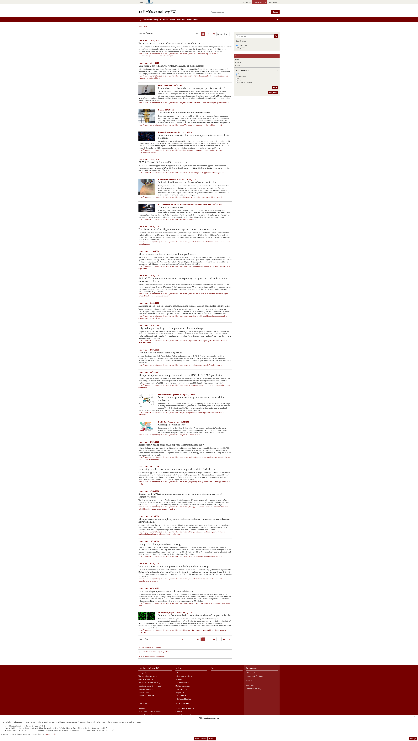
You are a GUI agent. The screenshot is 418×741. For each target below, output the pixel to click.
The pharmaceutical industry (149, 683)
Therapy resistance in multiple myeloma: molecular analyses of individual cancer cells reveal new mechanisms (184, 520)
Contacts (178, 711)
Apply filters (273, 93)
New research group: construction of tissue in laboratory (166, 591)
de (277, 20)
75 (214, 34)
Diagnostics (179, 692)
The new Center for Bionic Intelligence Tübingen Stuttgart (167, 254)
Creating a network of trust (171, 425)
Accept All (212, 739)
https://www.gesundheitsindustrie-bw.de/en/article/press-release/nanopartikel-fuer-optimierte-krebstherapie (180, 556)
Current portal (243, 46)
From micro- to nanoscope (171, 207)
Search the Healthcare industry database (156, 652)
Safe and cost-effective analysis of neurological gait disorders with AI (192, 88)
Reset (275, 88)
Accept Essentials (200, 739)
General (237, 56)
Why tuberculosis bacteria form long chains (160, 353)
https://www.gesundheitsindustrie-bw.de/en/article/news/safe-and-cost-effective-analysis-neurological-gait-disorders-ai (183, 103)
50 (209, 34)
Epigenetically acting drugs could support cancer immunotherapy (171, 328)
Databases (181, 20)
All (239, 74)
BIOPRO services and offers (185, 708)
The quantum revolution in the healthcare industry (184, 113)
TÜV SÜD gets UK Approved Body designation (162, 162)
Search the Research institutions (153, 656)
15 (192, 639)
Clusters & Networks (146, 696)
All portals (241, 48)
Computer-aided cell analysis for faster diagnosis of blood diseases (171, 66)
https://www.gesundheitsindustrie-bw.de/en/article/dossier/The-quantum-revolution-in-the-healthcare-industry (180, 125)
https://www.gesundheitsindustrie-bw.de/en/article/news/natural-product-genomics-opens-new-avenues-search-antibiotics (181, 413)
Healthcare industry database (149, 711)
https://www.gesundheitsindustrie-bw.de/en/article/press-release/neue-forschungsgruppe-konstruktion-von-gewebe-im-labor (184, 604)
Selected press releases (184, 676)
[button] (276, 70)
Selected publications (183, 699)
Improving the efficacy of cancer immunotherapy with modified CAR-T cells (176, 469)
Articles (165, 20)
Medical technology (145, 679)
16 (198, 639)
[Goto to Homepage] (158, 12)
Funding (238, 62)
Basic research (180, 696)
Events (172, 20)
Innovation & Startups (254, 676)
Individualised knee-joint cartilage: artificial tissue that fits (187, 182)
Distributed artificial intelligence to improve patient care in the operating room (177, 229)
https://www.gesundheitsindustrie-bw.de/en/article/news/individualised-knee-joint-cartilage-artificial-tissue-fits (180, 197)
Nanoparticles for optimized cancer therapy (160, 544)
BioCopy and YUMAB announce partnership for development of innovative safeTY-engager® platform (180, 495)
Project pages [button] (272, 2)
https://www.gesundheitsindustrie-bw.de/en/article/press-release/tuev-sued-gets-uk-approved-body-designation (181, 172)
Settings (413, 739)
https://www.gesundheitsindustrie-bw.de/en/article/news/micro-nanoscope (167, 219)
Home (140, 26)
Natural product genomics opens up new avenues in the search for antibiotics (191, 399)
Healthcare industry (259, 2)
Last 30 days (242, 76)
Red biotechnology (182, 683)
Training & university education (150, 686)
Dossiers (178, 679)
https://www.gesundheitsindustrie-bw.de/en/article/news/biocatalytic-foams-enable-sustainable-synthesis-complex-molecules (182, 631)
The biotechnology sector (147, 676)
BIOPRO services (192, 20)
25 (203, 34)
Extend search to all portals (151, 647)
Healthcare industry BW (152, 20)
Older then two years (245, 83)
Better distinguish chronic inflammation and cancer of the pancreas (171, 43)
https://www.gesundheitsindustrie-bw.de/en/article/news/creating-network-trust (169, 435)
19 (214, 639)
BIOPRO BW (247, 2)
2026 (239, 78)
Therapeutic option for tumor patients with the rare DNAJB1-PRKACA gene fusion (180, 375)
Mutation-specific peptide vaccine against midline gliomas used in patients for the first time (184, 306)
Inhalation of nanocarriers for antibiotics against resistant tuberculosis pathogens (193, 136)
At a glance (142, 673)
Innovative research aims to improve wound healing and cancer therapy (174, 566)
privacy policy (51, 734)
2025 (239, 80)
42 (224, 639)
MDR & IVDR (250, 673)
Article (237, 59)
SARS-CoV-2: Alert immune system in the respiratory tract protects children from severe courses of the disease (182, 280)
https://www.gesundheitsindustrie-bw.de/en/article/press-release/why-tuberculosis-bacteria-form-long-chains (180, 365)
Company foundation (146, 689)
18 (208, 639)
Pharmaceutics (181, 689)
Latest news (179, 673)
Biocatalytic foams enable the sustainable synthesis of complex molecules (194, 615)
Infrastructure (143, 692)
